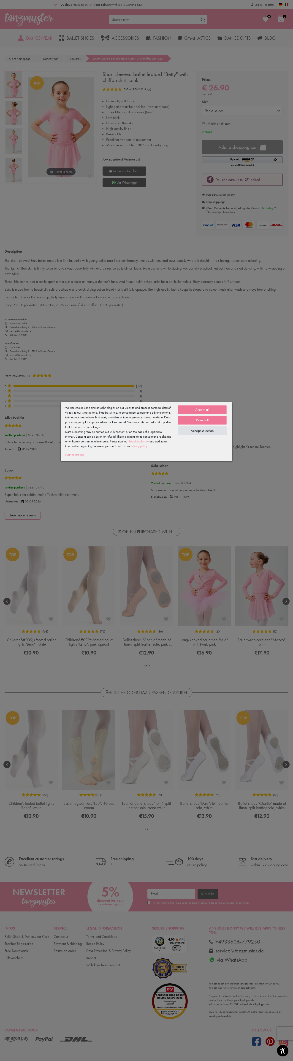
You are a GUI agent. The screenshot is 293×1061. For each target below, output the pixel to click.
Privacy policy (139, 446)
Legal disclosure (139, 441)
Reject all (202, 420)
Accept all (202, 409)
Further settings (74, 455)
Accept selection (202, 430)
